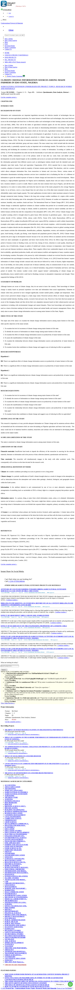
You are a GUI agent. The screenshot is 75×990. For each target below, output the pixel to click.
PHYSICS (8, 909)
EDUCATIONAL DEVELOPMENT (17, 832)
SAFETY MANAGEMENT (14, 932)
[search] (24, 35)
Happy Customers (10, 47)
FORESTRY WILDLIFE (13, 850)
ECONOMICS (10, 827)
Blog (6, 42)
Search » (4, 670)
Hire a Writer (9, 39)
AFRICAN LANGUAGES (14, 790)
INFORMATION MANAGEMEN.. (16, 872)
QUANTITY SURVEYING (14, 927)
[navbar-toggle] (1, 20)
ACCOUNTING (10, 785)
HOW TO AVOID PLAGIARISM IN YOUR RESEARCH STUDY (27, 986)
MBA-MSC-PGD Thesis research (15, 62)
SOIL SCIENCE (10, 941)
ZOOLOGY (9, 960)
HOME (7, 53)
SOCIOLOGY (9, 939)
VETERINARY (10, 957)
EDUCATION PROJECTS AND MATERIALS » (18, 743)
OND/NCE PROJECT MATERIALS (16, 55)
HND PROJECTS (10, 57)
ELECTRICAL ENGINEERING (16, 834)
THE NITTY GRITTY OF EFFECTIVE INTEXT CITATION (26, 983)
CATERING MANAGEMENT (15, 815)
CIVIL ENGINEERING (13, 816)
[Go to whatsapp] (70, 984)
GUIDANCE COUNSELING (14, 858)
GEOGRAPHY (10, 853)
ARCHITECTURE (11, 797)
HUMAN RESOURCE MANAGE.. (17, 867)
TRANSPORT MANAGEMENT (16, 953)
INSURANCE (9, 874)
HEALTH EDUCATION (13, 860)
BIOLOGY (8, 804)
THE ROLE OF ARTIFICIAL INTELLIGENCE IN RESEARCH (27, 985)
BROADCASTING (11, 808)
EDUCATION (9, 829)
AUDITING (9, 799)
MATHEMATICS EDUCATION (16, 895)
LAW (6, 881)
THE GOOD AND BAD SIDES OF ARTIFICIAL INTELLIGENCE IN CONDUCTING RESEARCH (39, 981)
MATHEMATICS (11, 894)
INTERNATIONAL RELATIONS (16, 876)
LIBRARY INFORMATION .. (15, 883)
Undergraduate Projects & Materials (12, 23)
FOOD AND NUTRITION (14, 846)
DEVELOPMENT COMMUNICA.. (17, 823)
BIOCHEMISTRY (11, 802)
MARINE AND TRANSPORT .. (15, 888)
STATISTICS (9, 944)
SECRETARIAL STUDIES (14, 934)
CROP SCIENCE (11, 822)
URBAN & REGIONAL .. (13, 955)
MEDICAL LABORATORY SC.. (16, 899)
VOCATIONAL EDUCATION (15, 958)
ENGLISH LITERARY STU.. (15, 836)
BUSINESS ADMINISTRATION (16, 811)
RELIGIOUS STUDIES (13, 930)
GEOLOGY (9, 857)
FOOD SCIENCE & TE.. (13, 848)
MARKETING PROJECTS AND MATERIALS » (18, 760)
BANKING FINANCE (12, 801)
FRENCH (8, 851)
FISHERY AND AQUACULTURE (16, 844)
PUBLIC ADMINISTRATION (15, 920)
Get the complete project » (9, 97)
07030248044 (7, 10)
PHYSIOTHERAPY (11, 911)
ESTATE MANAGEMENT (14, 839)
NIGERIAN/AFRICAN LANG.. (15, 902)
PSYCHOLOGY (10, 918)
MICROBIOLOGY (11, 901)
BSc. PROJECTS (10, 60)
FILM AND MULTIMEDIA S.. (15, 841)
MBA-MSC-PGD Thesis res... (14, 962)
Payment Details (10, 46)
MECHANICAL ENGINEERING (16, 897)
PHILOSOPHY (10, 908)
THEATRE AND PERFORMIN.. (16, 948)
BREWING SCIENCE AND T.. (15, 806)
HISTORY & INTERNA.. (13, 864)
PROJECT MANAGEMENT (15, 916)
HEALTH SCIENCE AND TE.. (15, 862)
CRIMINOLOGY (11, 820)
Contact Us (11, 16)
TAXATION (9, 946)
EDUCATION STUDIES (13, 830)
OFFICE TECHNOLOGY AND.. (16, 906)
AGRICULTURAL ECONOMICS (16, 792)
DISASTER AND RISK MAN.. (15, 825)
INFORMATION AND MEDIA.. (16, 871)
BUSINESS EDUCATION (13, 813)
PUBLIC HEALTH (11, 922)
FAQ (10, 13)
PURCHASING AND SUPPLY (15, 925)
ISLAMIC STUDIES (12, 878)
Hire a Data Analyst (11, 40)
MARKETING (10, 890)
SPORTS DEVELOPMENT (14, 943)
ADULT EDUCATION (12, 787)
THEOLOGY (9, 950)
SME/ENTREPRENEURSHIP (15, 937)
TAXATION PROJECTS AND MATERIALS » (18, 753)
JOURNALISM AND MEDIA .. (15, 879)
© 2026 (28, 988)
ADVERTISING (10, 788)
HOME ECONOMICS (12, 865)
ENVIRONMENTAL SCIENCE (16, 837)
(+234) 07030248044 (16, 581)
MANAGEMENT (11, 886)
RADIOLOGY (10, 929)
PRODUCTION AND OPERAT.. (16, 915)
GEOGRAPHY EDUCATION (15, 855)
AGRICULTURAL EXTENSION (16, 794)
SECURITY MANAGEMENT (15, 936)
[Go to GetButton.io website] (70, 988)
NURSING (8, 904)
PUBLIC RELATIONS (12, 923)
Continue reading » (12, 600)
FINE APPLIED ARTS (12, 843)
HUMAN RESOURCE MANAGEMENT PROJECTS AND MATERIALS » (24, 734)
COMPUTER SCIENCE (13, 818)
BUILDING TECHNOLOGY (15, 809)
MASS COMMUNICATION (14, 892)
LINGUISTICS (10, 885)
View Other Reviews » (8, 703)
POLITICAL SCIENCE (13, 913)
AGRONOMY (9, 795)
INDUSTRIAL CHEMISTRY (15, 869)
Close (11, 30)
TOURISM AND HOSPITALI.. (15, 951)
